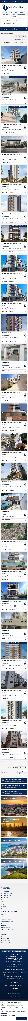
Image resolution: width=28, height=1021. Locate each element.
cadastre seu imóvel (15, 996)
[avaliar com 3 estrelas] (5, 772)
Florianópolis (5, 902)
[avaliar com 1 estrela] (2, 772)
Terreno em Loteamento (8, 932)
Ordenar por (11, 39)
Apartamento (5, 914)
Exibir (13, 36)
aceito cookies (22, 1018)
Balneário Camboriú (7, 893)
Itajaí (3, 904)
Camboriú (4, 899)
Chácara (4, 934)
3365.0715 (19, 961)
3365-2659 (23, 1)
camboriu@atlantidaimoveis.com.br (15, 969)
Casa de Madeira (6, 919)
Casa (3, 917)
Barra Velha (5, 897)
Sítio (3, 936)
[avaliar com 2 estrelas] (3, 772)
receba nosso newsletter (15, 991)
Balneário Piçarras (6, 895)
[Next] (25, 55)
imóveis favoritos (15, 999)
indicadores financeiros (15, 993)
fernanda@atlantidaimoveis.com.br (14, 985)
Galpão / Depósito (6, 940)
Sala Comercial (6, 942)
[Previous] (3, 55)
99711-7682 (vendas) (14, 964)
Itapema (4, 906)
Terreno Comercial (6, 927)
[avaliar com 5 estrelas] (8, 772)
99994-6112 (15, 982)
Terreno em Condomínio (8, 929)
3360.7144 (15, 980)
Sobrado (4, 923)
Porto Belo (4, 908)
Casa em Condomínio (7, 921)
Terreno (4, 925)
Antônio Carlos (5, 891)
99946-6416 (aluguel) (14, 967)
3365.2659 (12, 961)
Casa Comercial (6, 938)
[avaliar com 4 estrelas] (7, 772)
